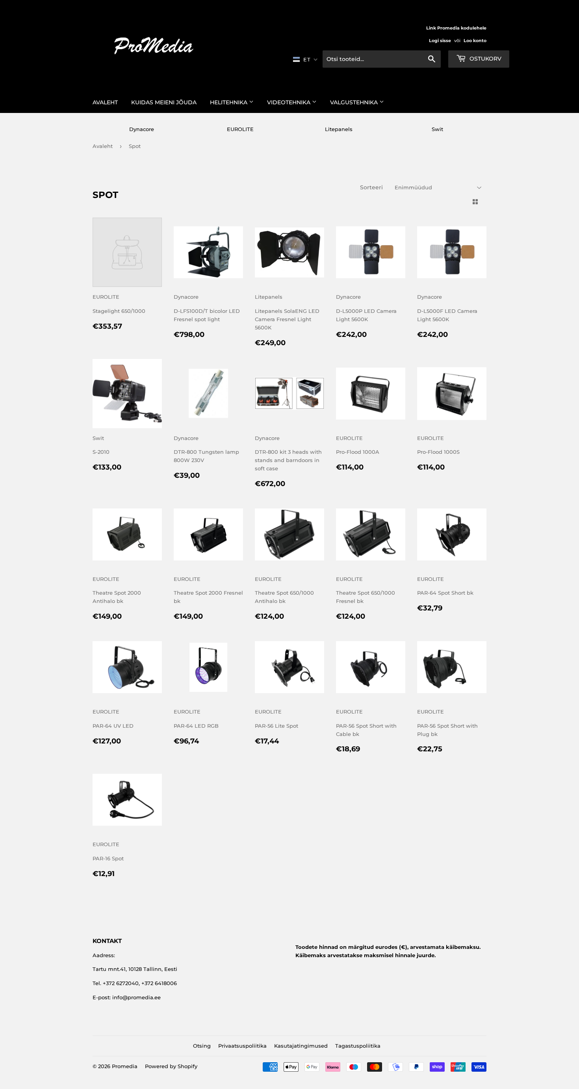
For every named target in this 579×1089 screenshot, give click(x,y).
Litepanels (339, 129)
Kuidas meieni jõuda (164, 102)
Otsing (202, 1046)
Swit (437, 129)
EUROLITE (240, 129)
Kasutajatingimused (301, 1046)
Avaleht (105, 102)
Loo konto (475, 40)
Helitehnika (229, 102)
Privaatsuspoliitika (242, 1046)
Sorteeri (371, 187)
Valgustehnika (354, 102)
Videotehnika (289, 102)
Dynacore (141, 129)
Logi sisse (440, 40)
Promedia (124, 1066)
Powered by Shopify (171, 1066)
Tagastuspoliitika (357, 1046)
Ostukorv (484, 58)
